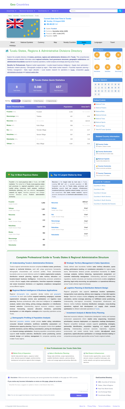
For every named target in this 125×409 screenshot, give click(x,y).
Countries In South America (102, 200)
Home (10, 16)
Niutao (9, 125)
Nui (8, 130)
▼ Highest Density (51, 101)
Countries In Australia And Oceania (105, 204)
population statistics (23, 321)
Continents (42, 11)
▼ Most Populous (38, 101)
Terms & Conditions (104, 406)
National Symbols (27, 11)
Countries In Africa (99, 186)
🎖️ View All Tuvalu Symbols (102, 129)
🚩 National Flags (99, 126)
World (54, 11)
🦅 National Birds (99, 111)
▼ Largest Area (26, 101)
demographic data (23, 294)
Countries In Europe (100, 193)
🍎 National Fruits (99, 104)
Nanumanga (11, 116)
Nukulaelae (10, 139)
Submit (79, 395)
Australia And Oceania (27, 16)
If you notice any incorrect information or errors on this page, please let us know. (35, 381)
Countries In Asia (99, 189)
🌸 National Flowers (100, 108)
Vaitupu (9, 143)
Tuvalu (73, 70)
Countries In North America (102, 196)
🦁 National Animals (100, 115)
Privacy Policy (92, 406)
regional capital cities (32, 72)
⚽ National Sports (99, 122)
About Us (82, 406)
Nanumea (10, 121)
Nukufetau (10, 134)
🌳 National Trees (99, 119)
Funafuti (54, 28)
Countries (11, 11)
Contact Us (116, 406)
